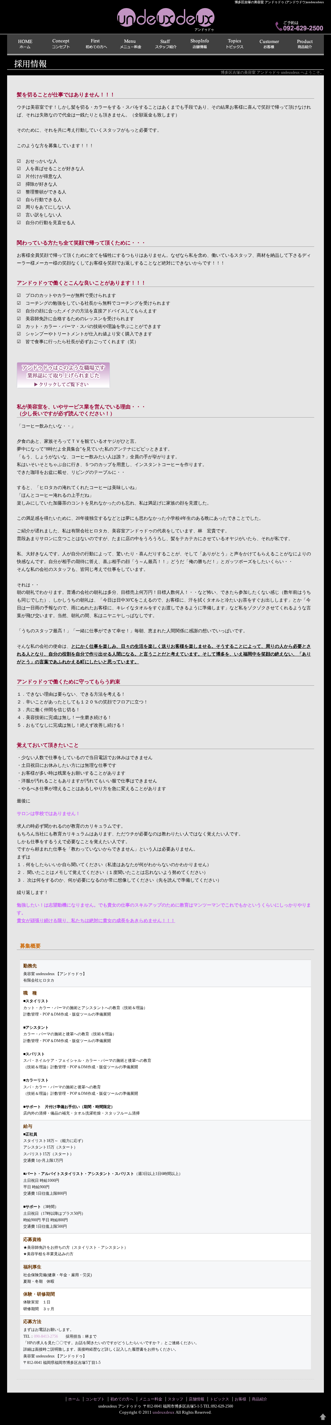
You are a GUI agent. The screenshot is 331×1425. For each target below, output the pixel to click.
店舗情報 (200, 44)
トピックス (235, 44)
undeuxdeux (279, 2)
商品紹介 (306, 44)
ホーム (25, 44)
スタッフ (165, 44)
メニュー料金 (130, 44)
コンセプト (60, 44)
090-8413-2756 (46, 1336)
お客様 (270, 44)
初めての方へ (95, 44)
